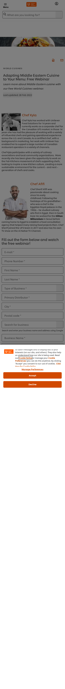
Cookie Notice (25, 358)
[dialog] (32, 516)
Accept (32, 375)
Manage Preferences (32, 369)
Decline (32, 384)
